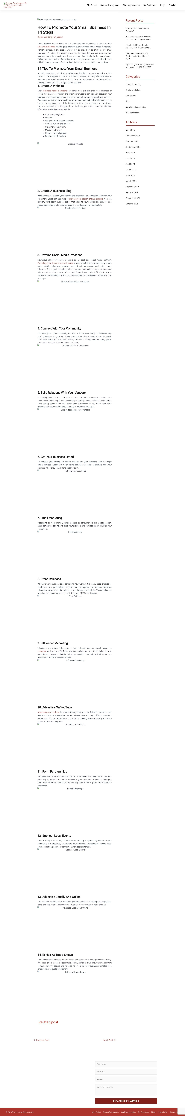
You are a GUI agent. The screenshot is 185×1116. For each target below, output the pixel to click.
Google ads (131, 96)
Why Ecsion (92, 5)
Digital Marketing (44, 37)
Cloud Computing (133, 84)
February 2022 (132, 187)
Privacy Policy (163, 1112)
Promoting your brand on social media (55, 263)
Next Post (109, 1040)
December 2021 (133, 198)
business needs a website (55, 91)
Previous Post (41, 1040)
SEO (128, 101)
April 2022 (130, 175)
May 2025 (130, 130)
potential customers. (46, 47)
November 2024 (133, 136)
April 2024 (130, 164)
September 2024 (133, 147)
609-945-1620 (39, 1095)
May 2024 (130, 158)
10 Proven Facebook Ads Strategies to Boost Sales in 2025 (138, 56)
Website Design (132, 113)
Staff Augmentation (131, 5)
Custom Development (109, 5)
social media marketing (136, 107)
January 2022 (132, 192)
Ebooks (172, 5)
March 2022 (131, 181)
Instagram (41, 651)
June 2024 (130, 153)
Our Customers (150, 5)
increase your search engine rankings (86, 199)
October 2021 (132, 204)
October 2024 (132, 141)
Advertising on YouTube (48, 712)
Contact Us (174, 1112)
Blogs (162, 5)
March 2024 (131, 170)
